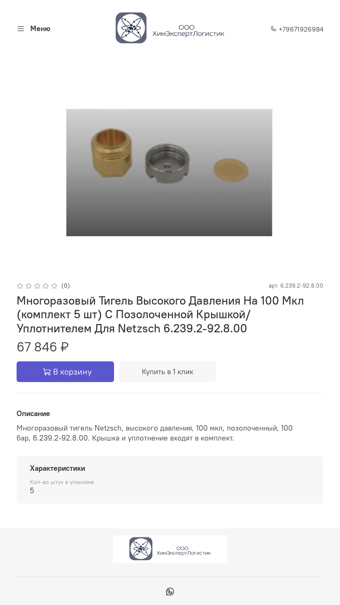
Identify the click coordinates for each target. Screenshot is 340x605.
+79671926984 (300, 29)
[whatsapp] (170, 592)
